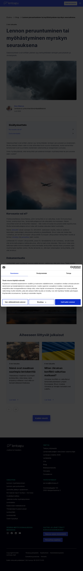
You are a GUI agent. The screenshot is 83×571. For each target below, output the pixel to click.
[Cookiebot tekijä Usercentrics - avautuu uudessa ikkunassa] (72, 267)
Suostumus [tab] (14, 273)
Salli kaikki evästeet (68, 302)
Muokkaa (40, 302)
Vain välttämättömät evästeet (15, 302)
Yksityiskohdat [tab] (41, 273)
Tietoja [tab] (68, 273)
